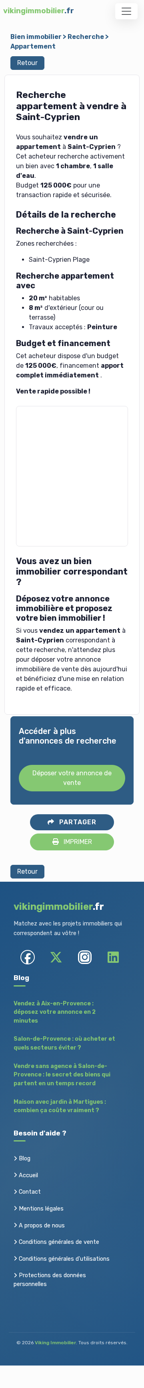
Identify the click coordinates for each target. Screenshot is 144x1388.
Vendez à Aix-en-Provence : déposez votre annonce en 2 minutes (55, 1012)
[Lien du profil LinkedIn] (113, 957)
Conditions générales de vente (58, 1242)
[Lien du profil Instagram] (84, 957)
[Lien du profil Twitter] (56, 957)
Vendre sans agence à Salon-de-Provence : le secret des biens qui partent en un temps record (62, 1075)
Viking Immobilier (55, 1342)
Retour (27, 63)
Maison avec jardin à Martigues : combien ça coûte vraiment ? (60, 1106)
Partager (76, 822)
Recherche (86, 37)
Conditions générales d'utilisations (63, 1259)
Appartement (33, 46)
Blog (23, 1158)
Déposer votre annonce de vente (72, 778)
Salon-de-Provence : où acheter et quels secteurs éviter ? (64, 1043)
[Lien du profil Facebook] (28, 957)
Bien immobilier (36, 37)
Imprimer (77, 842)
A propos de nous (41, 1225)
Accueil (27, 1175)
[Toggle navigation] (126, 11)
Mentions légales (40, 1208)
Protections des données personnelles (50, 1280)
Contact (29, 1191)
